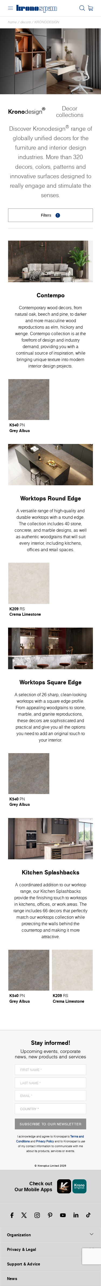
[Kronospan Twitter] (24, 1215)
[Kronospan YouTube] (63, 1215)
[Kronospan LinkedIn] (76, 1215)
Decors (25, 22)
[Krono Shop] (90, 8)
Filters (50, 215)
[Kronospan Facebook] (12, 1215)
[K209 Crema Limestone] (29, 583)
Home (12, 22)
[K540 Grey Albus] (29, 399)
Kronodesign (46, 22)
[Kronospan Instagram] (37, 1215)
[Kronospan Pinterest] (50, 1215)
